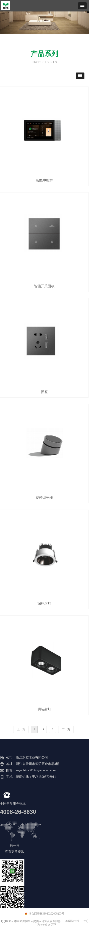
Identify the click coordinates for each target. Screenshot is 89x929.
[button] (82, 5)
